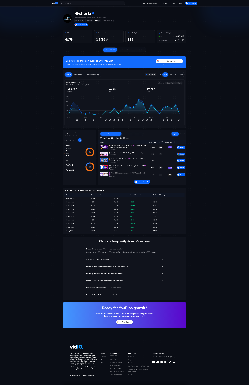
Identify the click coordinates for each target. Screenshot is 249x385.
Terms (103, 360)
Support (131, 356)
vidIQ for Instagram (116, 374)
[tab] (110, 50)
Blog (173, 3)
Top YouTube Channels (150, 3)
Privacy (103, 363)
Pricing (180, 3)
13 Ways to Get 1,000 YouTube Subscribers (138, 370)
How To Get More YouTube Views (138, 366)
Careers (103, 356)
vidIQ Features (114, 359)
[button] (159, 74)
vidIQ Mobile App (115, 365)
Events (130, 363)
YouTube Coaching (116, 368)
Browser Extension (116, 362)
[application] (124, 109)
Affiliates (131, 374)
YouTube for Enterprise (117, 371)
